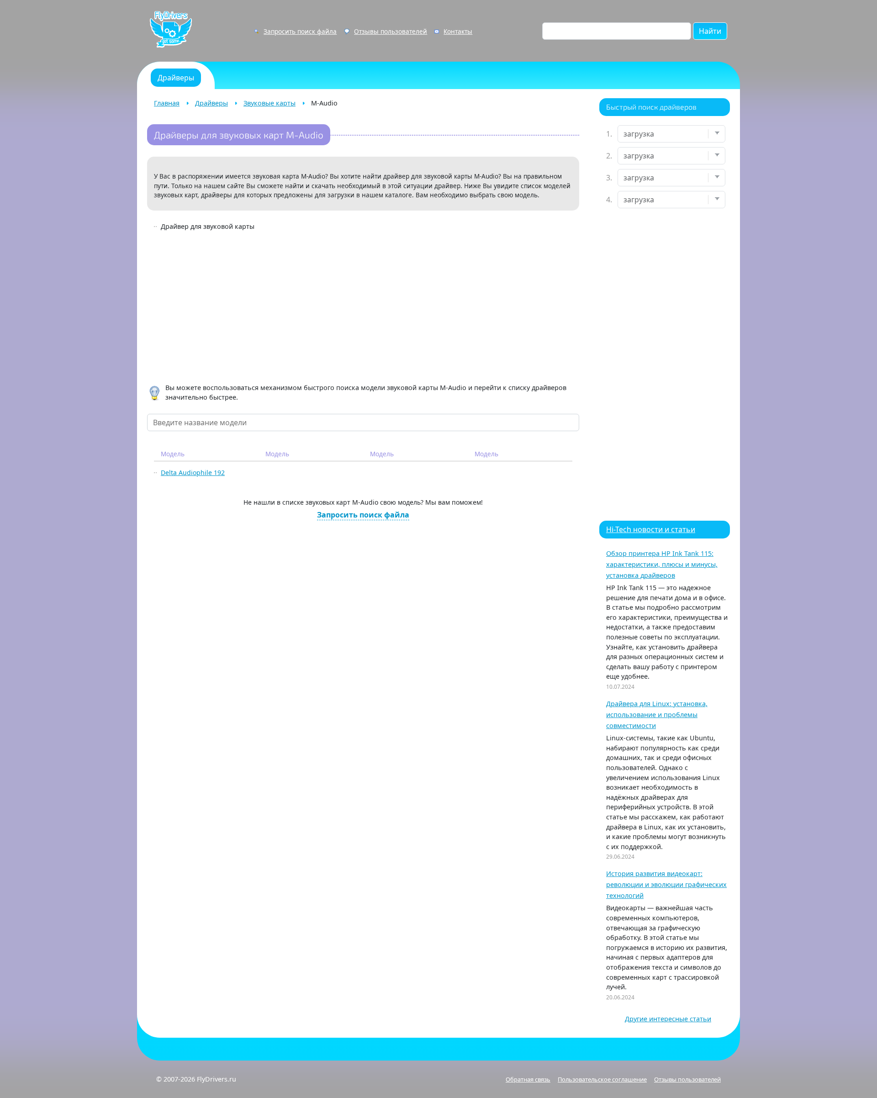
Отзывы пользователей (390, 31)
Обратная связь (528, 1079)
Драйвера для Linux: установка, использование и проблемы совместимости (657, 714)
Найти (710, 31)
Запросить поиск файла (300, 31)
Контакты (458, 31)
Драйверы (211, 103)
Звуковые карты (269, 103)
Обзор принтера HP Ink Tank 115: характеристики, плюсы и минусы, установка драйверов (662, 564)
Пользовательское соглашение (602, 1079)
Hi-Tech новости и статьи (650, 529)
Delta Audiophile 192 (193, 472)
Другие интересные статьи (668, 1018)
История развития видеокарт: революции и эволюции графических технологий (666, 884)
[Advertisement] (363, 309)
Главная (167, 103)
